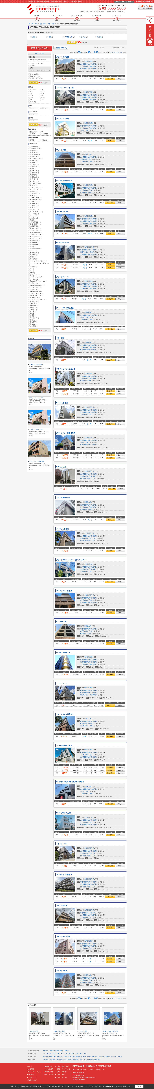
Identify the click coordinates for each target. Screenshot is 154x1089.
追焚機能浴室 (35, 240)
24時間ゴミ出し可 (36, 295)
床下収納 (33, 259)
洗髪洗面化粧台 (35, 248)
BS (32, 271)
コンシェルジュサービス (38, 299)
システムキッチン (36, 234)
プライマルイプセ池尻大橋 (65, 369)
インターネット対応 (37, 277)
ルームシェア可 (35, 189)
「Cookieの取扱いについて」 (112, 1086)
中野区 (67, 1050)
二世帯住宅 (34, 177)
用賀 (90, 1059)
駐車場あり (34, 301)
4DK (42, 100)
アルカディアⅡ (61, 683)
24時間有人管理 (36, 291)
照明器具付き (35, 218)
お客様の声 (48, 1066)
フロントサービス (36, 293)
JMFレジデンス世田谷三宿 (65, 433)
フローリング (35, 201)
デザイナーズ (35, 156)
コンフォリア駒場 (62, 119)
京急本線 (107, 1056)
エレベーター (35, 216)
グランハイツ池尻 (62, 57)
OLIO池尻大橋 (61, 621)
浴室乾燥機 (34, 242)
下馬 (85, 1053)
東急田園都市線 (85, 64)
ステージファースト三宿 (65, 88)
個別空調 (33, 326)
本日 (42, 132)
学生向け (33, 191)
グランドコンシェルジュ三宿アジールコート (72, 560)
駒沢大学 (52, 1059)
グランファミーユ (62, 277)
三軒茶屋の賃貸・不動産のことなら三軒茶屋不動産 (91, 1066)
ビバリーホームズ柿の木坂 (36, 461)
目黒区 (86, 154)
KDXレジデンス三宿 (63, 813)
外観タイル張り (35, 228)
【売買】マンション (62, 1077)
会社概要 (31, 1069)
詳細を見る (110, 79)
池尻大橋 (94, 64)
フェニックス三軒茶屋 (64, 591)
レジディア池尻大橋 (63, 652)
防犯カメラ (34, 289)
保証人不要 (34, 160)
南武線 (101, 1056)
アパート (33, 63)
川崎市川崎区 (59, 1050)
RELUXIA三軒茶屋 (62, 242)
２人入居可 (34, 164)
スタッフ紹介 (49, 1069)
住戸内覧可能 (35, 297)
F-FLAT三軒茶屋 (62, 403)
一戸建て (33, 65)
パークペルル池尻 (62, 212)
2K (31, 94)
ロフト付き (34, 203)
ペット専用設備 (35, 148)
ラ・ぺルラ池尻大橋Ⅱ (64, 745)
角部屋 (33, 316)
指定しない (33, 132)
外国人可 (33, 185)
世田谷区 (87, 61)
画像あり (33, 140)
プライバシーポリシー (35, 1072)
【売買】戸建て (61, 1074)
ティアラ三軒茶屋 (62, 529)
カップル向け (35, 193)
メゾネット (34, 205)
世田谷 (82, 1059)
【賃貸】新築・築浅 (62, 1066)
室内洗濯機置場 (35, 199)
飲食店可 (33, 322)
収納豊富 (33, 267)
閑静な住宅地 (35, 154)
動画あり (44, 140)
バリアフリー (35, 167)
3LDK (43, 98)
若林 (53, 1053)
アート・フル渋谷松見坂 (65, 308)
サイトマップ (32, 1077)
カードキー (34, 181)
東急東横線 (83, 159)
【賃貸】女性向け (61, 1072)
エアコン (33, 255)
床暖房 (33, 257)
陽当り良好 (34, 152)
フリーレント (35, 179)
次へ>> (120, 52)
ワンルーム (33, 89)
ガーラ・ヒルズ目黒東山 (36, 364)
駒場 (89, 312)
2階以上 (33, 303)
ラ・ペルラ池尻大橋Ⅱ (64, 181)
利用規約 (31, 1074)
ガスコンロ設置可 (36, 187)
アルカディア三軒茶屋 (64, 875)
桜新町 (69, 1059)
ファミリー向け (35, 197)
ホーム (30, 1066)
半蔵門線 (113, 1056)
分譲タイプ (34, 171)
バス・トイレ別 (35, 238)
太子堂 (92, 247)
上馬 (44, 1053)
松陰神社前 (96, 1059)
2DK (42, 94)
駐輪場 (33, 220)
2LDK (32, 96)
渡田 (81, 1053)
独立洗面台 (34, 253)
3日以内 (32, 134)
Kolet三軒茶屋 (61, 467)
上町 (86, 1059)
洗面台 (33, 246)
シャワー (33, 251)
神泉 (51, 37)
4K (31, 100)
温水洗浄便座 (35, 244)
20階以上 (34, 310)
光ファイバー (35, 275)
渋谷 (34, 37)
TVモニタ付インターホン (38, 281)
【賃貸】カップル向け (63, 1069)
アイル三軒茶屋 (61, 906)
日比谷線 (83, 381)
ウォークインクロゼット (38, 261)
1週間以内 (44, 134)
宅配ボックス (35, 283)
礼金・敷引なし (35, 76)
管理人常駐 (34, 173)
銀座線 (120, 1056)
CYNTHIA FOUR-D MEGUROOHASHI (70, 782)
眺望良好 (33, 175)
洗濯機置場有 (35, 226)
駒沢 (73, 1053)
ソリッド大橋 (61, 150)
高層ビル (33, 320)
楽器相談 (33, 150)
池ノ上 (84, 37)
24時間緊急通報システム (38, 285)
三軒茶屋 (94, 68)
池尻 (91, 61)
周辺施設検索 (49, 1072)
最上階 (33, 312)
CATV (33, 273)
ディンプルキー (35, 287)
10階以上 (34, 308)
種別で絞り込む (39, 53)
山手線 (82, 130)
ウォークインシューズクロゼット (40, 264)
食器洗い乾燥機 (35, 232)
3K (42, 96)
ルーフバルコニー (36, 212)
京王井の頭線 (84, 66)
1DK (31, 91)
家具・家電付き (35, 224)
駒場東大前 (70, 37)
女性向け (33, 195)
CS (32, 269)
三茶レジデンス (61, 844)
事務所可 (33, 162)
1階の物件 (34, 306)
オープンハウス (35, 183)
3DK (31, 98)
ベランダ (33, 207)
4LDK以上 (33, 102)
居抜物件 (33, 324)
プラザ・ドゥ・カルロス (36, 398)
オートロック (35, 279)
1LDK (43, 91)
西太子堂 (92, 538)
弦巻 (58, 1053)
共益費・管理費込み (36, 78)
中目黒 (90, 192)
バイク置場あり (35, 222)
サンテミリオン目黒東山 (65, 714)
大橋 (89, 154)
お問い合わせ (49, 1074)
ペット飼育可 (35, 146)
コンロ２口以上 (35, 230)
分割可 (33, 169)
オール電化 (34, 214)
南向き (33, 314)
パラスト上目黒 (61, 971)
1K (42, 89)
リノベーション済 (36, 158)
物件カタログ (32, 1080)
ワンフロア (34, 318)
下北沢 (100, 37)
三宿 (91, 92)
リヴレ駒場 (60, 338)
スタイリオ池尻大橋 (63, 498)
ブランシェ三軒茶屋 (63, 936)
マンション (41, 63)
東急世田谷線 (84, 476)
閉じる (139, 1086)
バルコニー (34, 210)
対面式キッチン (35, 236)
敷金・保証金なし (35, 74)
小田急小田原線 (85, 478)
